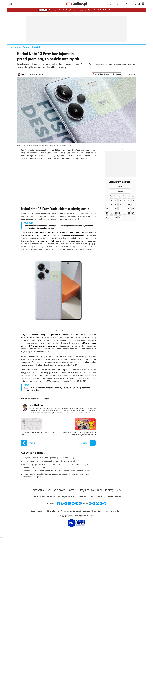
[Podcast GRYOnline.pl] (73, 503)
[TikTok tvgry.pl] (93, 503)
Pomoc (119, 511)
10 (120, 204)
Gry (60, 10)
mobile (39, 399)
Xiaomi (46, 399)
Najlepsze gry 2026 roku (65, 497)
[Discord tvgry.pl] (101, 503)
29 (111, 217)
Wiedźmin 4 (100, 497)
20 (133, 209)
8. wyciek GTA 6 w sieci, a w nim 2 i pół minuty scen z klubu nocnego (49, 458)
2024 (120, 187)
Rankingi (66, 10)
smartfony (32, 399)
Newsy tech (36, 47)
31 (120, 217)
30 (116, 217)
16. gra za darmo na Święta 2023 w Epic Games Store (39, 432)
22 (111, 213)
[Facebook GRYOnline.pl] (58, 503)
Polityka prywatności (68, 511)
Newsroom (53, 10)
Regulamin (40, 511)
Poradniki (98, 10)
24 (120, 213)
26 (129, 213)
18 (125, 209)
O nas (33, 511)
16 (116, 209)
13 (133, 204)
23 (116, 213)
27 (133, 213)
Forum (111, 10)
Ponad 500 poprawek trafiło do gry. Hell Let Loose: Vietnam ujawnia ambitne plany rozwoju (58, 471)
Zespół (100, 511)
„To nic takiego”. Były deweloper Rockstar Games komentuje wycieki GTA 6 (51, 461)
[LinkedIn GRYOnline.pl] (76, 503)
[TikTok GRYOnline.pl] (69, 503)
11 (125, 204)
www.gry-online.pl (15, 47)
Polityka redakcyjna (52, 511)
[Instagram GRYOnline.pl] (62, 503)
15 (111, 209)
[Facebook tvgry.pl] (104, 503)
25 (125, 213)
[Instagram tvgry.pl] (97, 503)
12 (129, 204)
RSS (118, 490)
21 (107, 213)
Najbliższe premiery (114, 497)
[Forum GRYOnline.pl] (80, 503)
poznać (82, 153)
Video (105, 10)
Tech (100, 490)
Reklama (93, 511)
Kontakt (113, 511)
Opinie (90, 10)
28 (107, 217)
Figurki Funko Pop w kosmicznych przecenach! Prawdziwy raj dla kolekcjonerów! (77, 432)
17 (120, 209)
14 (107, 209)
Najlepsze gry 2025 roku (85, 497)
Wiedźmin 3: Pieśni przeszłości (43, 497)
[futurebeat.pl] (24, 70)
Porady (71, 490)
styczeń (120, 192)
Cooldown (59, 490)
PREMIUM (43, 10)
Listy (74, 10)
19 (129, 209)
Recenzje (82, 10)
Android (24, 399)
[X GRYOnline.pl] (65, 503)
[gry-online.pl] (76, 4)
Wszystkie (38, 490)
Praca (106, 511)
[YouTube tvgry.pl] (90, 503)
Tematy (109, 490)
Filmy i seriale (86, 490)
